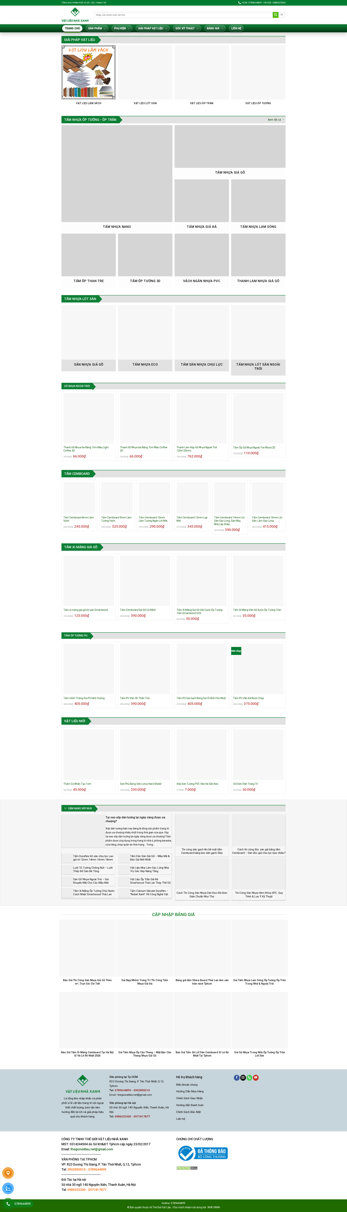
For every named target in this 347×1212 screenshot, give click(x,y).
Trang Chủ (72, 28)
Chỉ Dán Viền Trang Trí (245, 783)
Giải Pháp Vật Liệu (150, 28)
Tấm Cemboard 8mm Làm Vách (78, 519)
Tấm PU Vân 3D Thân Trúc (135, 698)
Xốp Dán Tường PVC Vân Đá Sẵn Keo (197, 783)
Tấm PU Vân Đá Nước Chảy (248, 698)
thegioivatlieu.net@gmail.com (134, 1094)
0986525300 (76, 1190)
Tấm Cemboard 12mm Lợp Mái (192, 519)
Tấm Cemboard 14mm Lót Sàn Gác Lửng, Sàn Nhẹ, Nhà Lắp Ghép (229, 520)
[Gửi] (276, 15)
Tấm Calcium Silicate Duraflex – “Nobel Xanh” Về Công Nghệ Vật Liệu (149, 894)
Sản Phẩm (95, 28)
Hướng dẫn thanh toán (190, 1105)
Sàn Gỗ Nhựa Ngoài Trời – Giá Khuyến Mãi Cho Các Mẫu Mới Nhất (91, 883)
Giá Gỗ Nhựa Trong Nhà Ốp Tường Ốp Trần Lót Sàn (259, 1054)
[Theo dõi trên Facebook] (237, 1078)
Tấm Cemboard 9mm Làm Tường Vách (116, 519)
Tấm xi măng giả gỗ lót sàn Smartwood (85, 609)
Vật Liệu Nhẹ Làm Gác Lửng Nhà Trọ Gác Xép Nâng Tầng (149, 869)
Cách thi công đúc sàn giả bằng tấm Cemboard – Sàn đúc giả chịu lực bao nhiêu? (259, 851)
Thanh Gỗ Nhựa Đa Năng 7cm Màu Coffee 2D (143, 449)
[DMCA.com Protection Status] (187, 1168)
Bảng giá (213, 28)
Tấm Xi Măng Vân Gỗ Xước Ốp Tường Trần (257, 609)
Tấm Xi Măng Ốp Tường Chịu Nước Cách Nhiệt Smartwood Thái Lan (94, 892)
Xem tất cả (274, 119)
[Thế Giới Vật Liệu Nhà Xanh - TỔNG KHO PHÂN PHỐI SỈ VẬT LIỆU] (75, 15)
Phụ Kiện (120, 28)
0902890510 (76, 1169)
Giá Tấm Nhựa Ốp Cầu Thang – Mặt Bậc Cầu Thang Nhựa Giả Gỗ (144, 1054)
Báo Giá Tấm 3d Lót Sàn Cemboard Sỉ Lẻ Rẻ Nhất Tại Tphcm (202, 1054)
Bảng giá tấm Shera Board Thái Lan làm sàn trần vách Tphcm (202, 982)
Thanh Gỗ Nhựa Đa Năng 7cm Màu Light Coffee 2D (86, 449)
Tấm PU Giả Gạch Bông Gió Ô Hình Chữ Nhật (201, 698)
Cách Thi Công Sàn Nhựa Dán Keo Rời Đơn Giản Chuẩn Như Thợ (202, 894)
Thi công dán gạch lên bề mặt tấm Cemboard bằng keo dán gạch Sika (201, 851)
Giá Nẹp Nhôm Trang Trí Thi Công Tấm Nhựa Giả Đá (144, 982)
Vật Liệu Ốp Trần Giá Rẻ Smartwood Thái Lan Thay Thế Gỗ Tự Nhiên (150, 883)
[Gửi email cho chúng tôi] (243, 1078)
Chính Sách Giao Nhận (189, 1098)
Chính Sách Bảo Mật (188, 1112)
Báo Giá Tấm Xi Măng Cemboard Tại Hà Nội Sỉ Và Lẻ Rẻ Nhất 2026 (87, 1054)
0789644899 (97, 1169)
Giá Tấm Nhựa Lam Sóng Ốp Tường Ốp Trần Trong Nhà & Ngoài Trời (259, 982)
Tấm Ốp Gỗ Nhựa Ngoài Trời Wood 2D (254, 447)
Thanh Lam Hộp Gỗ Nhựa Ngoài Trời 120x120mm (197, 449)
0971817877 (97, 1190)
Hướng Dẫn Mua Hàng (190, 1091)
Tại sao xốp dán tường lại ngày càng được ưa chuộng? (135, 819)
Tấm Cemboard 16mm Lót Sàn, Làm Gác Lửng (267, 519)
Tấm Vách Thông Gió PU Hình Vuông (84, 698)
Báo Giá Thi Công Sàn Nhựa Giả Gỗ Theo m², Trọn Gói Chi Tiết (87, 982)
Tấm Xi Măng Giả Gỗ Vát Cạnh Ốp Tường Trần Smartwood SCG (199, 611)
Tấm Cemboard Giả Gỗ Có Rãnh (138, 609)
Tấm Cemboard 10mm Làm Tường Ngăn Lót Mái (153, 519)
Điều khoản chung (187, 1084)
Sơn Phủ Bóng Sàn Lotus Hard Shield (140, 783)
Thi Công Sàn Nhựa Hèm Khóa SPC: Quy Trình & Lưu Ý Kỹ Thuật (259, 894)
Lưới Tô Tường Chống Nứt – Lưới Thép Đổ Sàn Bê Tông (93, 869)
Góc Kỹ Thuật (184, 28)
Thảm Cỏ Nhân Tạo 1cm (77, 783)
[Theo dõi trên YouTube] (256, 1078)
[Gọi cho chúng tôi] (249, 1078)
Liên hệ (236, 28)
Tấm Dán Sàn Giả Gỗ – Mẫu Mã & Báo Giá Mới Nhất (150, 858)
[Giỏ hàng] (282, 15)
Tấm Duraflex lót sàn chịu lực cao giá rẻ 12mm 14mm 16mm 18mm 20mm (93, 860)
